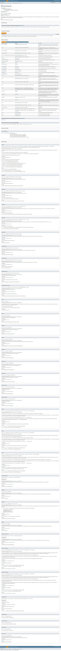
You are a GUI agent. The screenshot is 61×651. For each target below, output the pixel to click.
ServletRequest (4, 66)
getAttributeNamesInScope (19, 55)
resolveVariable (17, 107)
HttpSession (3, 72)
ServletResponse (17, 88)
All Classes (2, 2)
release (16, 99)
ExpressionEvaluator (5, 61)
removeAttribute (17, 102)
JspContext (14, 35)
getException (17, 59)
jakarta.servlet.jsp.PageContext (7, 9)
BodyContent (3, 94)
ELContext (3, 58)
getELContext (17, 58)
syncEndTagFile (17, 115)
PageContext (5, 14)
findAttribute (17, 44)
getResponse (3, 367)
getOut (16, 62)
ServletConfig (4, 69)
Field (6, 3)
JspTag (9, 35)
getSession (16, 72)
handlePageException (18, 75)
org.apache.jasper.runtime (7, 5)
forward (16, 47)
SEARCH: (51, 2)
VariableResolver (3, 12)
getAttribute (17, 50)
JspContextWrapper (4, 35)
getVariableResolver (5, 484)
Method (11, 3)
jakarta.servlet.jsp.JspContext (6, 8)
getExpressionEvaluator (18, 61)
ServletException (24, 432)
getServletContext (4, 403)
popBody (3, 528)
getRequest (16, 66)
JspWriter (3, 62)
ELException (31, 598)
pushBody (16, 94)
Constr (8, 3)
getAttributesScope (5, 277)
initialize (3, 157)
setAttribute (17, 108)
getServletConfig (17, 69)
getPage (16, 64)
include (16, 81)
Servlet (10, 146)
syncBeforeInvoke (17, 112)
